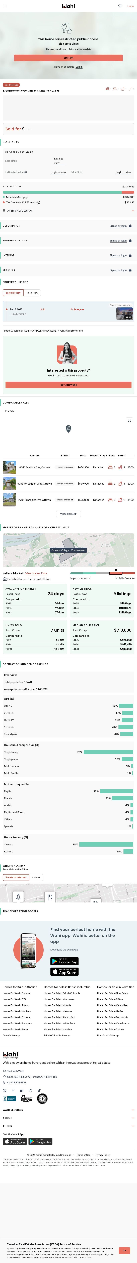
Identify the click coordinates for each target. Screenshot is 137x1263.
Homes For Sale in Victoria (57, 1005)
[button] (25, 172)
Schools (36, 877)
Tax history (32, 292)
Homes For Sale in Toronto (16, 1005)
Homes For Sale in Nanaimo (58, 1029)
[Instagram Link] (30, 1090)
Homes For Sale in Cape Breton (113, 1023)
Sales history (13, 292)
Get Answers (68, 385)
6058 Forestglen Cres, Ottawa (34, 483)
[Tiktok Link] (39, 1090)
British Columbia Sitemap (57, 1035)
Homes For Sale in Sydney (110, 1029)
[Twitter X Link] (4, 1090)
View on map (68, 514)
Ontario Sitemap (11, 1035)
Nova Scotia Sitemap (108, 1035)
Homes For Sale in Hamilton (17, 1011)
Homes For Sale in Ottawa (16, 1017)
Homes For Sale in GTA (15, 999)
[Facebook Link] (13, 1090)
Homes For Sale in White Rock (59, 1023)
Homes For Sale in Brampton (17, 1023)
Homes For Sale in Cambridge (112, 1005)
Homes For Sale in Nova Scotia (112, 993)
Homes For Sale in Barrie (15, 1029)
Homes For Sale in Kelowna (58, 1011)
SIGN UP (68, 58)
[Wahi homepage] (68, 6)
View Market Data (36, 573)
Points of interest (16, 877)
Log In (79, 66)
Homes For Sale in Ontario (16, 993)
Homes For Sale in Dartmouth (112, 1017)
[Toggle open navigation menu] (4, 6)
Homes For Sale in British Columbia (62, 993)
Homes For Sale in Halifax (110, 1011)
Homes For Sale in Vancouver (59, 999)
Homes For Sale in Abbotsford (59, 1017)
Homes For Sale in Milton (110, 999)
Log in (130, 6)
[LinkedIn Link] (21, 1090)
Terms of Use (85, 1257)
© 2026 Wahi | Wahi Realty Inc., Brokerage (49, 1154)
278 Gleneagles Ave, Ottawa (34, 499)
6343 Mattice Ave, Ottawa (34, 467)
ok (124, 1250)
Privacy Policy (103, 1154)
